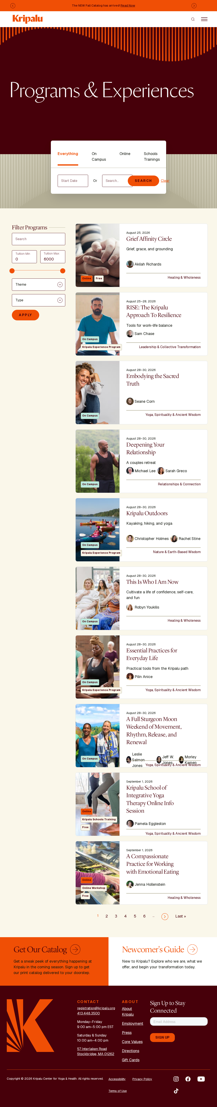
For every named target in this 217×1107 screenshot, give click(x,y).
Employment (132, 1023)
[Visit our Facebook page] (188, 1079)
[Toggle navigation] (204, 19)
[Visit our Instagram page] (176, 1079)
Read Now (128, 5)
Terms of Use (117, 1091)
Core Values (132, 1041)
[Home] (28, 17)
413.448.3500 (88, 1013)
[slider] (12, 270)
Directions (130, 1050)
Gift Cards (130, 1059)
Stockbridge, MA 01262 (95, 1054)
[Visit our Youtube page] (201, 1079)
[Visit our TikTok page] (176, 1090)
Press (127, 1032)
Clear (165, 181)
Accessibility (117, 1079)
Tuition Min (22, 254)
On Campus (99, 156)
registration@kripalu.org (96, 1008)
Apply (25, 315)
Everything (68, 153)
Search (143, 181)
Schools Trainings (152, 156)
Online (125, 153)
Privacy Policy (142, 1079)
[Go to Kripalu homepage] (30, 1025)
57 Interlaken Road (92, 1049)
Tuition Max (51, 253)
